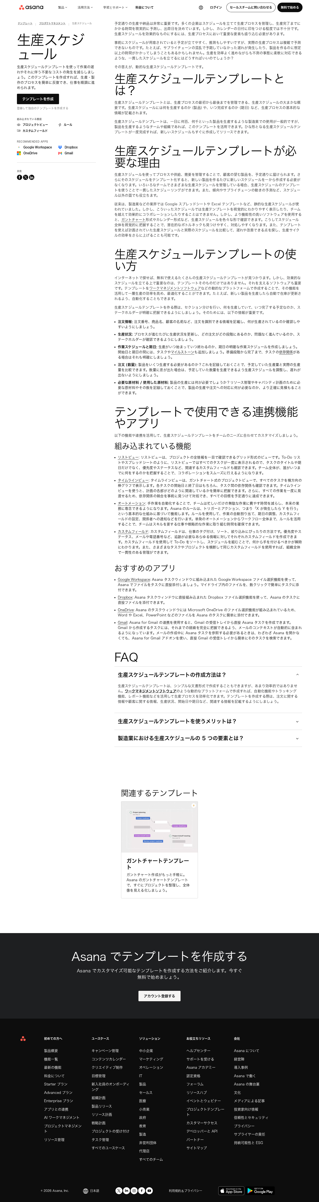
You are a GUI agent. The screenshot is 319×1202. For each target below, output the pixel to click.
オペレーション (151, 1067)
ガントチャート (133, 219)
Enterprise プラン (58, 1101)
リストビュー (128, 457)
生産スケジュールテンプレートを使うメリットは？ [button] (177, 721)
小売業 (144, 1109)
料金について (144, 7)
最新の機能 (52, 1067)
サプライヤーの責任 (249, 1134)
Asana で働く (245, 1076)
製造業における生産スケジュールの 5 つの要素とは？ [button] (181, 738)
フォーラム (195, 1084)
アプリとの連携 (56, 1109)
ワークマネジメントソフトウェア (175, 288)
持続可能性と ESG (248, 1142)
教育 (142, 1126)
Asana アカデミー (200, 1067)
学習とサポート (114, 7)
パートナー (195, 1139)
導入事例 (241, 1067)
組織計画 (98, 1098)
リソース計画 (102, 1114)
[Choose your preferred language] (201, 7)
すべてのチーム (151, 1159)
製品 (61, 7)
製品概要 (51, 1050)
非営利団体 (147, 1142)
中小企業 (146, 1050)
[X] (118, 1190)
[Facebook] (141, 1190)
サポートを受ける (200, 1059)
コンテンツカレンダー (109, 1059)
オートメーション (131, 503)
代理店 (144, 1151)
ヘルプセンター (198, 1050)
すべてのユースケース (108, 1148)
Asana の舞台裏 (247, 1084)
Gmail (122, 622)
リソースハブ (196, 1092)
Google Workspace (134, 579)
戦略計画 (98, 1123)
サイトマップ (196, 1148)
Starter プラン (55, 1084)
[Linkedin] (126, 1190)
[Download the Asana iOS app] (231, 1190)
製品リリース (102, 1106)
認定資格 (193, 1076)
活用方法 (84, 7)
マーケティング (151, 1059)
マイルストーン (182, 352)
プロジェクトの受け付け (111, 1131)
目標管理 (98, 1076)
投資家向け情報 (246, 1109)
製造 (142, 1134)
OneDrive (126, 610)
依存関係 (286, 352)
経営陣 (239, 1059)
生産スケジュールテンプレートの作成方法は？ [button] (172, 674)
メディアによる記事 (249, 1101)
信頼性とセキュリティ (251, 1117)
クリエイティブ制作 (107, 1067)
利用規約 (175, 1190)
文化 (237, 1092)
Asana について (246, 1050)
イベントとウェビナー (203, 1101)
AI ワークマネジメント (62, 1117)
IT (140, 1076)
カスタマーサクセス (201, 1123)
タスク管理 (100, 1139)
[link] (25, 24)
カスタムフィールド (133, 531)
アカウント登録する (159, 996)
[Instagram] (134, 1190)
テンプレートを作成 (38, 99)
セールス (146, 1092)
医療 (142, 1101)
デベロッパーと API (201, 1131)
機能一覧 (51, 1059)
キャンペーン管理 (105, 1050)
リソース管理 (54, 1139)
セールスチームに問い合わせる (251, 7)
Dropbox (125, 597)
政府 (142, 1117)
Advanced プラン (58, 1092)
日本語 (94, 1190)
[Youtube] (149, 1190)
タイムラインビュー (133, 480)
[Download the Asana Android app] (260, 1190)
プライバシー (244, 1126)
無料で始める (290, 7)
